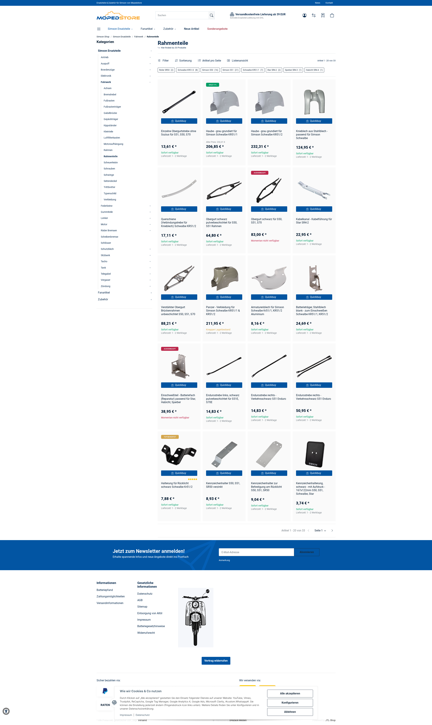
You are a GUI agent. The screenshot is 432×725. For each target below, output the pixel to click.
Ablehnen (290, 711)
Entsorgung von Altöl (149, 613)
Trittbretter (109, 187)
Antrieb (104, 57)
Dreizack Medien (238, 720)
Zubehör (103, 299)
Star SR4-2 (274, 70)
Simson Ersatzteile (109, 50)
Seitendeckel (110, 181)
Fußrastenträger (112, 106)
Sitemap (142, 606)
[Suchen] (211, 15)
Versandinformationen (110, 603)
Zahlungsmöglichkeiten (111, 596)
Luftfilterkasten (112, 137)
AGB (140, 600)
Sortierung (185, 60)
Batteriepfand (105, 590)
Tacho (104, 261)
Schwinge (109, 175)
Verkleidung (110, 199)
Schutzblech (107, 249)
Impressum (126, 714)
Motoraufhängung (113, 144)
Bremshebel (110, 94)
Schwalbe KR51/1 (253, 70)
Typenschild (110, 193)
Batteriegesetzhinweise (151, 626)
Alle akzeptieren (290, 693)
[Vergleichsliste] (313, 15)
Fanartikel (104, 292)
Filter (165, 60)
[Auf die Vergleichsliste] (186, 85)
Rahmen (108, 150)
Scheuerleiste (111, 162)
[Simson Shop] (118, 15)
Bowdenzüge (108, 69)
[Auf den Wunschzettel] (195, 85)
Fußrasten (109, 100)
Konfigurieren (290, 702)
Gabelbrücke (110, 113)
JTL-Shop (330, 720)
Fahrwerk (106, 82)
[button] (304, 15)
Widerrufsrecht (146, 632)
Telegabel (106, 273)
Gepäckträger (111, 119)
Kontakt (329, 3)
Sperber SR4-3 (293, 70)
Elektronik (106, 75)
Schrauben (109, 168)
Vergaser (105, 280)
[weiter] (332, 531)
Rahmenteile (111, 156)
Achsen (108, 88)
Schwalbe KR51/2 (188, 70)
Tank (103, 267)
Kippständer (110, 125)
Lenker (104, 218)
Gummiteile (107, 212)
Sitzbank (105, 255)
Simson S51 (230, 70)
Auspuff (105, 63)
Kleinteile (108, 131)
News (317, 3)
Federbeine (106, 205)
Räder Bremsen (109, 230)
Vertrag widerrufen (216, 660)
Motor (104, 224)
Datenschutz (143, 714)
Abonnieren (307, 552)
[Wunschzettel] (322, 15)
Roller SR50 (166, 70)
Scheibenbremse (109, 236)
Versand (142, 720)
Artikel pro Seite (211, 60)
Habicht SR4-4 (314, 70)
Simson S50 (210, 70)
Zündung (105, 286)
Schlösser (106, 242)
